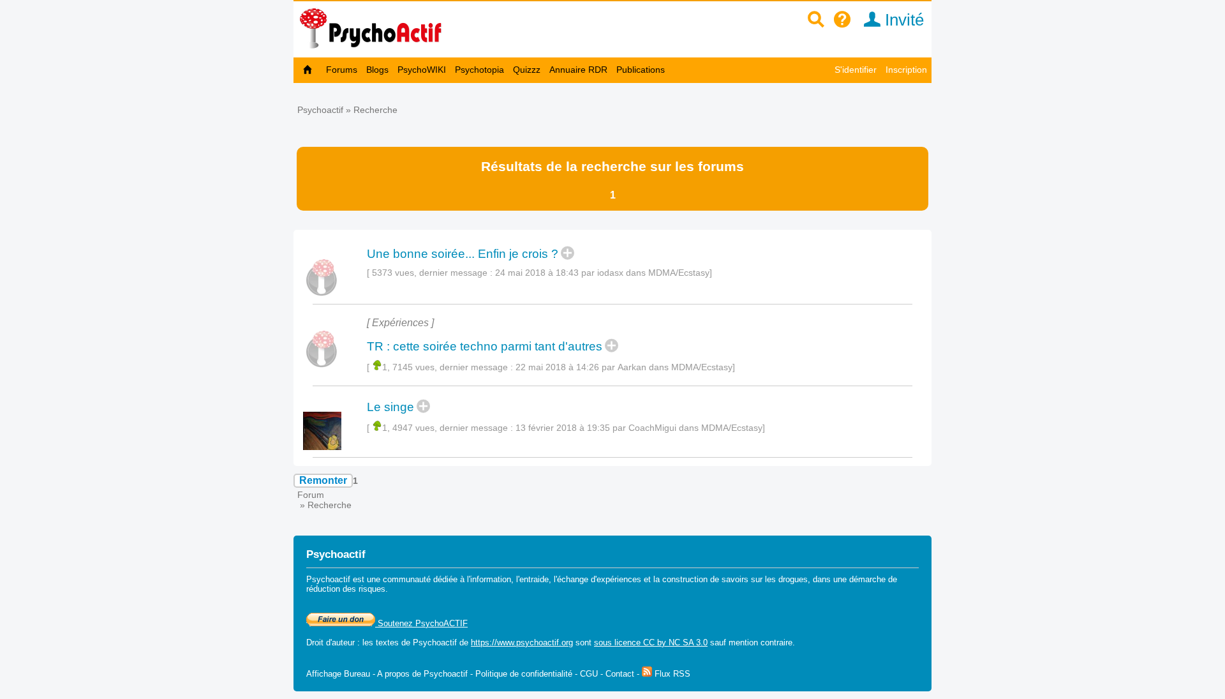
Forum (310, 495)
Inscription (906, 69)
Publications (640, 69)
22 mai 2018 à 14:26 (557, 367)
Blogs (377, 69)
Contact (619, 674)
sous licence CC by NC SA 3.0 (651, 642)
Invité (902, 20)
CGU (589, 674)
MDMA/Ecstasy (678, 272)
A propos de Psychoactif (422, 674)
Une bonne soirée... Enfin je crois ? (462, 253)
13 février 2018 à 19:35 (563, 428)
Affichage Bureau (338, 674)
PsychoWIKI (421, 69)
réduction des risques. (347, 589)
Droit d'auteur (330, 642)
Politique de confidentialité (523, 674)
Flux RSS (671, 674)
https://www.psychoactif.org (522, 642)
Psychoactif (320, 110)
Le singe (390, 407)
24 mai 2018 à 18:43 (537, 272)
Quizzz (526, 69)
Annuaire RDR (578, 69)
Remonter (323, 480)
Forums (341, 69)
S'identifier (856, 69)
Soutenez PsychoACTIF (421, 623)
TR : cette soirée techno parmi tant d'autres (484, 346)
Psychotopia (479, 69)
